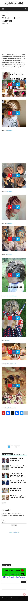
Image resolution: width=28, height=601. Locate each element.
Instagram (9, 130)
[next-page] (5, 503)
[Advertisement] (14, 40)
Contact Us (18, 598)
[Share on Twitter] (12, 413)
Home (3, 12)
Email (3, 520)
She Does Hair (12, 363)
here (8, 340)
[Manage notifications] (24, 594)
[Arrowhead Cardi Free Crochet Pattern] (5, 460)
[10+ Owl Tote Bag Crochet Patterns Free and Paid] (5, 497)
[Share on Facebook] (8, 413)
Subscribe (14, 525)
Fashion (7, 12)
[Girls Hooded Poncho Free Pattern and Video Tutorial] (5, 482)
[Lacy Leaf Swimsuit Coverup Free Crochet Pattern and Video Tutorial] (5, 475)
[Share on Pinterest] (3, 413)
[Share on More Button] (26, 413)
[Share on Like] (17, 413)
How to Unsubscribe (14, 532)
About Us (24, 598)
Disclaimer (11, 598)
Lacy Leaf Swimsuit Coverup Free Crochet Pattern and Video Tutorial (18, 475)
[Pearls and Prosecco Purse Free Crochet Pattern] (5, 467)
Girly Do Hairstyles (12, 296)
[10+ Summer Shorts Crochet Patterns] (5, 490)
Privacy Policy (5, 598)
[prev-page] (3, 503)
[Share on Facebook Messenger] (21, 413)
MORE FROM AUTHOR (19, 454)
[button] (2, 9)
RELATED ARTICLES (7, 454)
